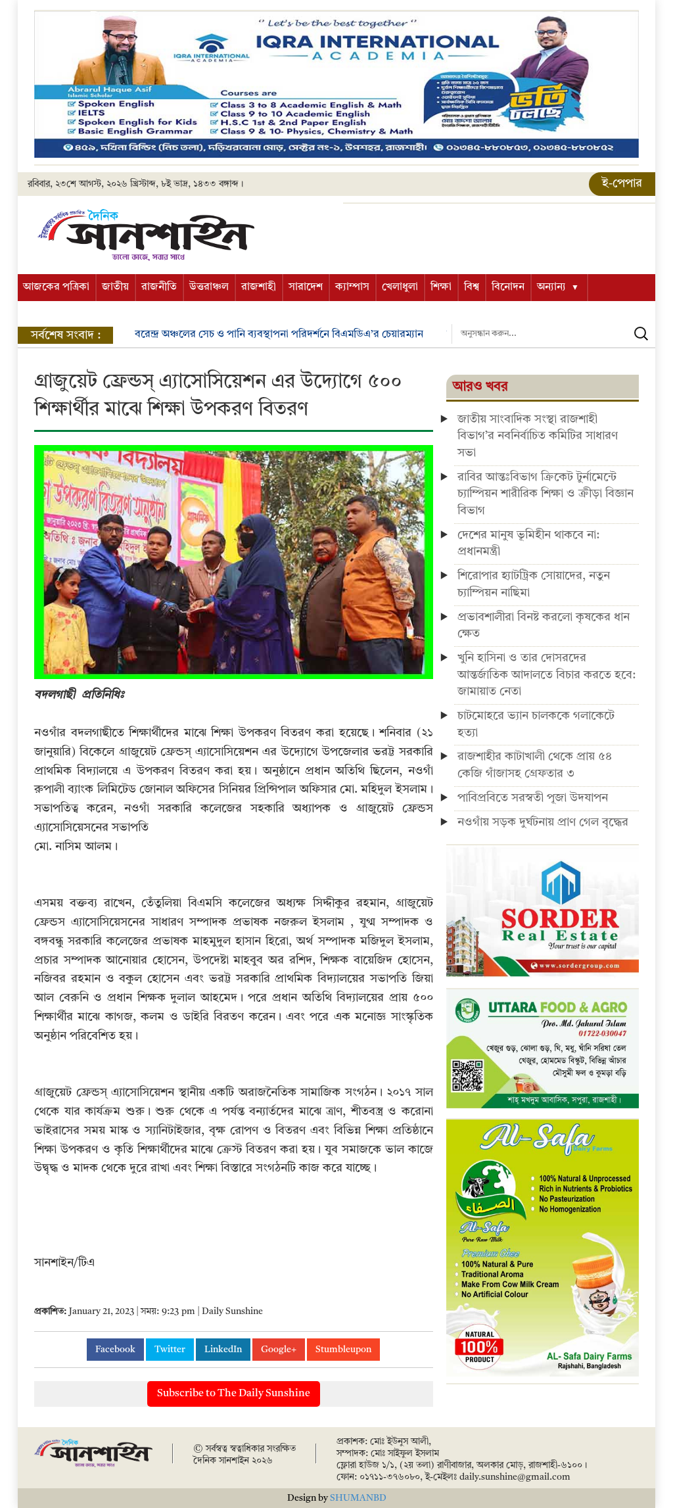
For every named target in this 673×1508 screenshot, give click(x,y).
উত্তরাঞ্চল (209, 287)
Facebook (115, 1349)
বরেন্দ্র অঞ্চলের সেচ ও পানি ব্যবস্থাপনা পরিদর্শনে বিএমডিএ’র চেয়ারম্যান (279, 334)
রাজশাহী (258, 287)
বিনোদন (508, 287)
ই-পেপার (622, 183)
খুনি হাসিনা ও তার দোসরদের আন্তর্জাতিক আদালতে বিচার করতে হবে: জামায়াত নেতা (546, 674)
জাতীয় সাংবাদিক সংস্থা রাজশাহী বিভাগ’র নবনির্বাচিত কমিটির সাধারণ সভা (537, 436)
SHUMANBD (358, 1498)
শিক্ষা (441, 287)
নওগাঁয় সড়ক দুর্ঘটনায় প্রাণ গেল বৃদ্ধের (542, 822)
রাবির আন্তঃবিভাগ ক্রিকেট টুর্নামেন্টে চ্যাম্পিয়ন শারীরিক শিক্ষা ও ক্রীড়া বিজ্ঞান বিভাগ (545, 494)
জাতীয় (115, 287)
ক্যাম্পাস (352, 287)
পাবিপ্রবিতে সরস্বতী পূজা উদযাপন (532, 798)
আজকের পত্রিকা (56, 287)
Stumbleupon (343, 1349)
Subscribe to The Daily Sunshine (233, 1393)
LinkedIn (223, 1349)
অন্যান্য (551, 287)
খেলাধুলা (400, 287)
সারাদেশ (306, 287)
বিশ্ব (471, 287)
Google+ (278, 1349)
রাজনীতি (159, 287)
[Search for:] (553, 334)
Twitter (169, 1349)
